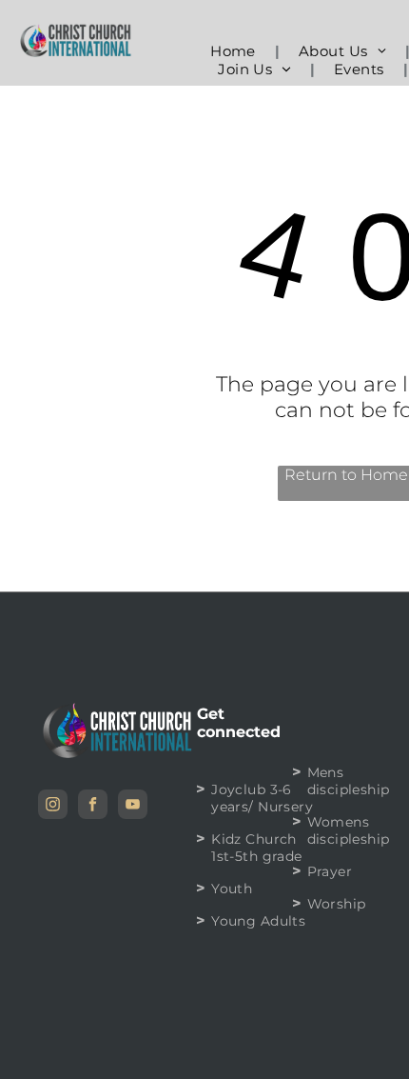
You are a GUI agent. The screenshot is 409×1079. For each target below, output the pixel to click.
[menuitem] (235, 51)
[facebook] (92, 806)
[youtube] (132, 806)
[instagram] (53, 806)
